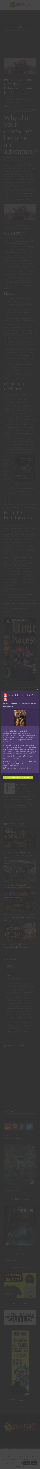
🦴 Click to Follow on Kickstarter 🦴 (18, 777)
